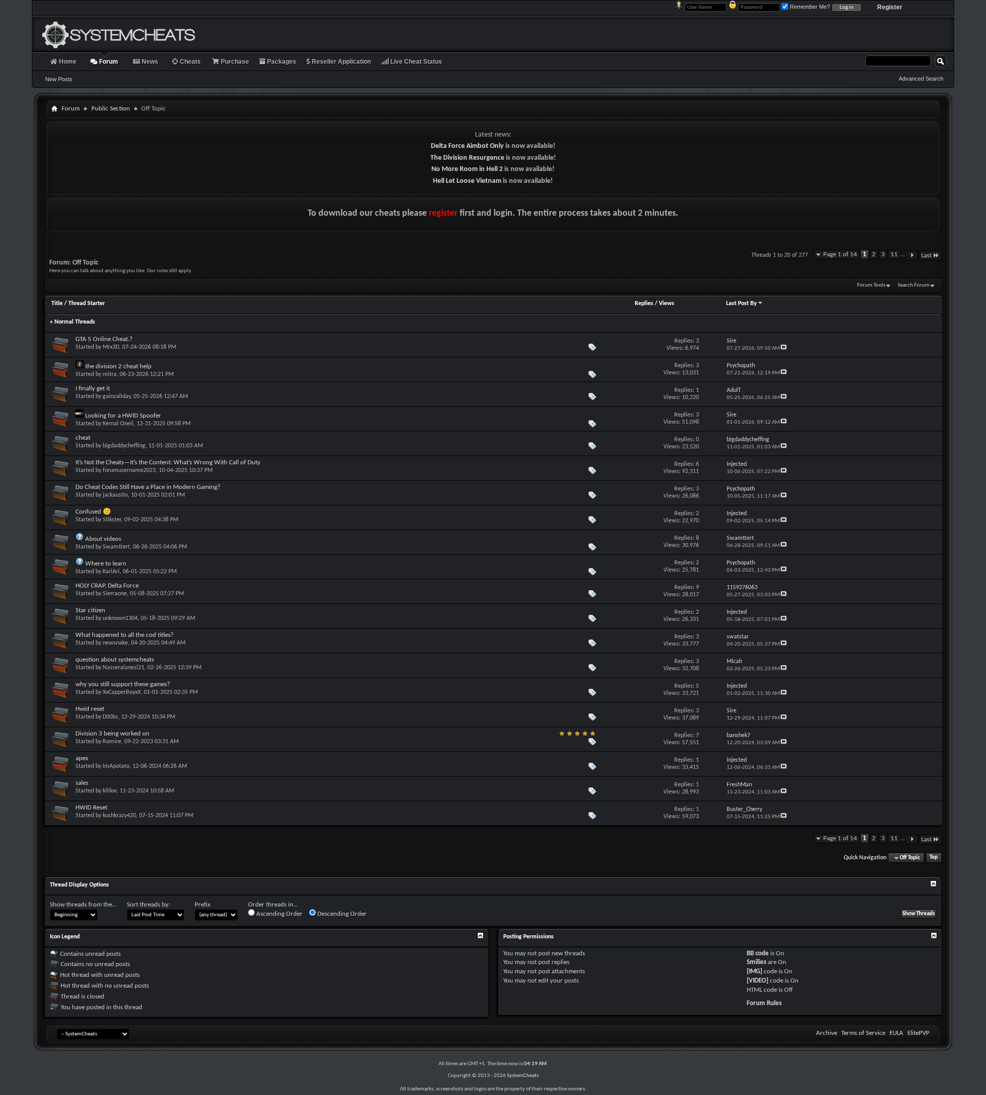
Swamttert (116, 547)
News (149, 61)
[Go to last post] (784, 348)
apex (81, 758)
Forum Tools (871, 285)
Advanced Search (921, 78)
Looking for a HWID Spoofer (123, 415)
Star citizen (90, 610)
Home (67, 61)
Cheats (189, 61)
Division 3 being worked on (112, 733)
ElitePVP (918, 1033)
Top (934, 858)
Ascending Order (278, 914)
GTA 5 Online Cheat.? (103, 339)
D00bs (110, 717)
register (443, 213)
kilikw (110, 791)
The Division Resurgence (467, 158)
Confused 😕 (93, 511)
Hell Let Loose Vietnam (467, 181)
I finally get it (92, 388)
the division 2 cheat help (118, 366)
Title (57, 303)
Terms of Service (863, 1033)
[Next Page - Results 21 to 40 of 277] (911, 255)
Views (666, 303)
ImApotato (116, 766)
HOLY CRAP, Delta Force (107, 585)
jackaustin (115, 495)
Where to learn (105, 563)
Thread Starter (86, 303)
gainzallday (116, 396)
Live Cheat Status (415, 61)
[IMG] (754, 971)
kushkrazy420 (119, 816)
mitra (110, 374)
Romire (112, 742)
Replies (644, 303)
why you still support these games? (122, 684)
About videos (103, 539)
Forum (108, 61)
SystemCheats (523, 1076)
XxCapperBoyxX (122, 692)
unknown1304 (120, 618)
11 (894, 254)
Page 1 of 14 (840, 254)
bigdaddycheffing (124, 446)
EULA (896, 1033)
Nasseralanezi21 (123, 668)
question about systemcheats (114, 659)
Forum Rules (764, 1003)
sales (81, 783)
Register (889, 7)
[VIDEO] (757, 980)
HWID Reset (91, 807)
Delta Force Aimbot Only (467, 146)
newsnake (115, 643)
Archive (826, 1033)
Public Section (110, 108)
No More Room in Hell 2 (467, 169)
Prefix (203, 904)
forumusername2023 (129, 470)
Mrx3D (111, 347)
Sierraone (115, 594)
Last (926, 255)
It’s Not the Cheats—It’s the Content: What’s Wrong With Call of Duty (167, 462)
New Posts (58, 79)
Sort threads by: (148, 904)
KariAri (111, 572)
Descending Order (341, 914)
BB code (758, 953)
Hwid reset (89, 709)
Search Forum (914, 285)
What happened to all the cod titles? (124, 635)
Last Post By (741, 303)
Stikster (112, 520)
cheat (82, 438)
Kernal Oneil (118, 424)
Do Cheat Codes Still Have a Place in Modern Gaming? (147, 487)
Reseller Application (340, 61)
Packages (281, 61)
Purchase (234, 61)
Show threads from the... (83, 904)
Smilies (756, 962)
